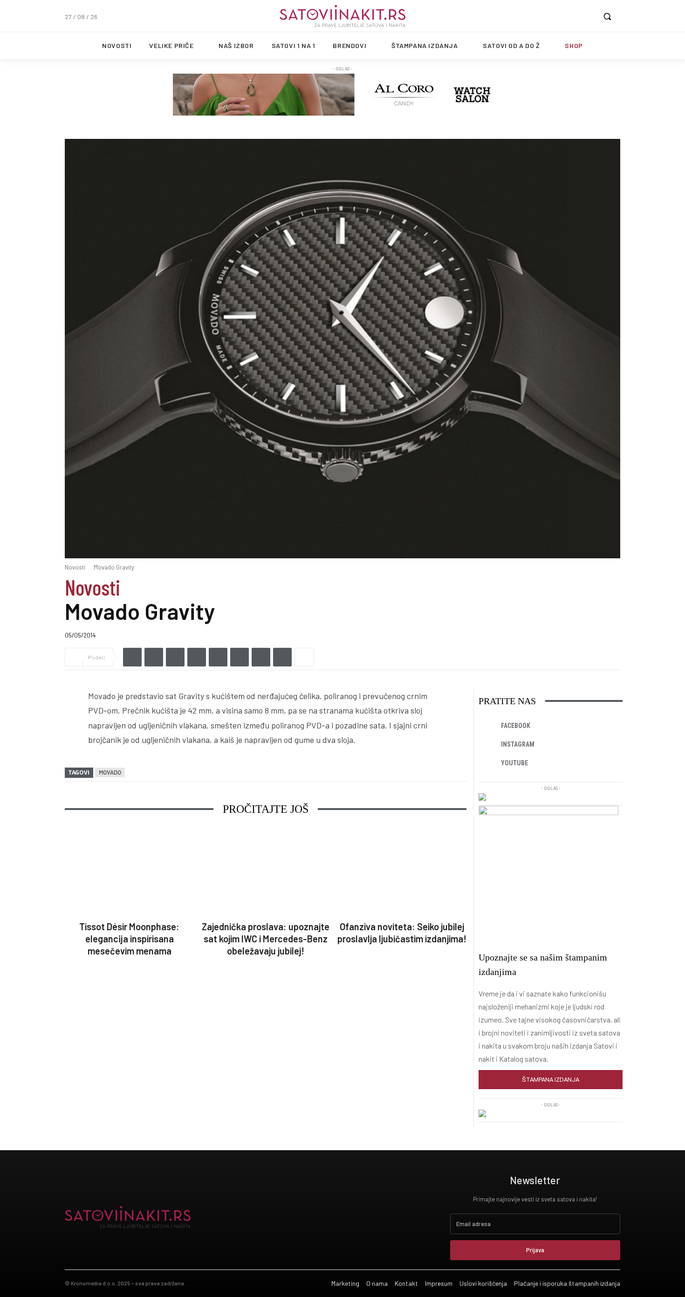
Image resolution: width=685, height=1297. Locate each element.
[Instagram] (488, 744)
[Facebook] (132, 657)
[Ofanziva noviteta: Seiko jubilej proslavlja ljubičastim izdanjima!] (401, 872)
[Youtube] (488, 763)
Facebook (515, 725)
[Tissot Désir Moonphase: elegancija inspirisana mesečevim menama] (129, 872)
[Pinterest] (261, 657)
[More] (304, 657)
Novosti (75, 567)
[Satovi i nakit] (342, 16)
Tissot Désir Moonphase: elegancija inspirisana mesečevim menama (129, 938)
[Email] (239, 657)
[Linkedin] (175, 657)
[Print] (282, 657)
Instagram (517, 744)
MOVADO (110, 772)
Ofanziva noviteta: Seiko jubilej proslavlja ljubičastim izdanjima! (401, 932)
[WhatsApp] (218, 657)
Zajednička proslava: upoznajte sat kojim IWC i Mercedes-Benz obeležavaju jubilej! (265, 938)
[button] (607, 16)
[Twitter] (153, 657)
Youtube (514, 763)
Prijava (535, 1250)
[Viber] (196, 657)
